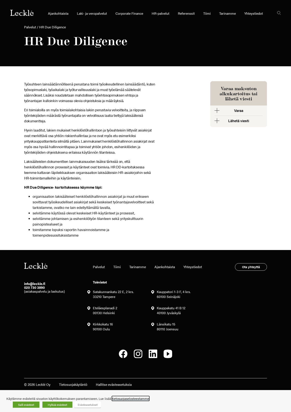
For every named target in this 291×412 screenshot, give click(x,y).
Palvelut (30, 27)
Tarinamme (227, 13)
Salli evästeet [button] (26, 405)
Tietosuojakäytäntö (73, 384)
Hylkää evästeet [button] (57, 405)
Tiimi (207, 13)
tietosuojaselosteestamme (130, 398)
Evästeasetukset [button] (88, 405)
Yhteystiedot (253, 13)
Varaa (238, 110)
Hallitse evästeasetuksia (114, 384)
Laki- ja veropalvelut (92, 13)
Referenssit (186, 13)
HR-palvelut (160, 13)
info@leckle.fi (34, 283)
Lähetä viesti (238, 120)
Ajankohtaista (58, 13)
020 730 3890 (34, 287)
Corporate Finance (129, 13)
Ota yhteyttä (251, 267)
